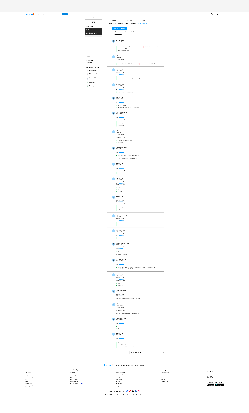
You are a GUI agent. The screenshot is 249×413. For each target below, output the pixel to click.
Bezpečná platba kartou (75, 383)
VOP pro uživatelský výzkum (76, 385)
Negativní (133, 23)
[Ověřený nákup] (122, 56)
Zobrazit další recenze (135, 352)
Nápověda (118, 387)
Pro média (27, 379)
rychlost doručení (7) (118, 34)
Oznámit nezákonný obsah (30, 385)
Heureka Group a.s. (118, 395)
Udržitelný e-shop (164, 381)
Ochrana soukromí (74, 381)
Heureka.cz (87, 18)
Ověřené (119, 23)
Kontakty (27, 374)
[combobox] (49, 14)
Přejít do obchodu (89, 26)
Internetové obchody (93, 18)
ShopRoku (163, 374)
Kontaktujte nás (210, 371)
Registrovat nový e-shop (121, 374)
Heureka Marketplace (120, 377)
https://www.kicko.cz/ (90, 60)
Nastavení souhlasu (74, 379)
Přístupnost (27, 387)
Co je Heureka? (28, 372)
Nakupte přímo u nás (74, 377)
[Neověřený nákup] (123, 40)
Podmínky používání (29, 376)
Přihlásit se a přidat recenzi (119, 28)
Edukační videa (119, 385)
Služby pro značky (119, 379)
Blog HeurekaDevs (28, 383)
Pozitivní (126, 23)
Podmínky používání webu (138, 395)
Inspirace (163, 379)
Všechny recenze (141, 23)
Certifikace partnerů (165, 377)
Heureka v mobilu (73, 374)
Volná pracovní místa (29, 377)
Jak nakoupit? (73, 372)
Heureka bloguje (28, 381)
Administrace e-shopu (120, 372)
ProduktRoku (164, 376)
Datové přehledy (119, 381)
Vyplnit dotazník (210, 377)
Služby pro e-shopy (119, 376)
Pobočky (129, 20)
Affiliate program (119, 383)
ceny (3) (115, 36)
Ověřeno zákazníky (165, 372)
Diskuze (143, 20)
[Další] (163, 352)
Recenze (114, 20)
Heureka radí (72, 376)
